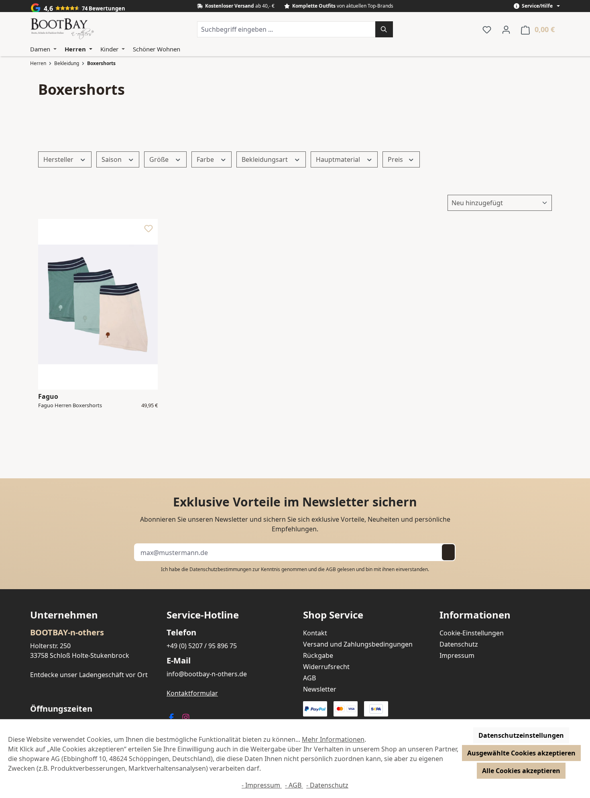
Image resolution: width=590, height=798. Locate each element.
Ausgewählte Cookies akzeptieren (521, 753)
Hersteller (59, 159)
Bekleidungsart (265, 159)
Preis (396, 159)
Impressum (456, 655)
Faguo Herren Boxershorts (70, 405)
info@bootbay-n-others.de (207, 673)
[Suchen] (384, 29)
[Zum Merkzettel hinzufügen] (148, 230)
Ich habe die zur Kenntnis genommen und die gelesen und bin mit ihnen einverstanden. (295, 569)
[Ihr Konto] (506, 29)
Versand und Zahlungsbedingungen (358, 644)
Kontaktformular (192, 693)
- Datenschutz (327, 785)
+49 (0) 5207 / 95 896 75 (202, 645)
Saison (112, 159)
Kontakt (315, 633)
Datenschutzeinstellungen (521, 735)
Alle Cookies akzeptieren (521, 770)
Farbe (206, 159)
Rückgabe (318, 655)
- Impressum (262, 785)
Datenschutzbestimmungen (220, 569)
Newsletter (319, 689)
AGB (331, 569)
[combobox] (286, 29)
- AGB (294, 785)
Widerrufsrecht (326, 666)
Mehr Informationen (333, 739)
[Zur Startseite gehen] (62, 29)
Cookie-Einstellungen (471, 633)
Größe (159, 159)
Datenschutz (458, 644)
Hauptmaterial (339, 159)
